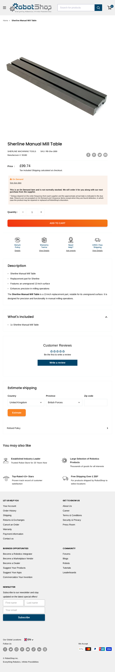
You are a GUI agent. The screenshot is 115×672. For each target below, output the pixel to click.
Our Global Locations (12, 640)
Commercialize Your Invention (17, 577)
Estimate (16, 412)
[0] (109, 7)
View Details (44, 251)
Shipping (7, 515)
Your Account (9, 506)
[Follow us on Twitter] (11, 649)
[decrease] (23, 212)
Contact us (8, 538)
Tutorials (67, 568)
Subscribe (24, 617)
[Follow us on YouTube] (28, 649)
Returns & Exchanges (14, 520)
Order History (9, 510)
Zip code (88, 396)
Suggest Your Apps (12, 572)
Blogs (65, 558)
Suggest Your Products (14, 568)
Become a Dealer (11, 563)
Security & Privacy (72, 520)
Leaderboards (69, 572)
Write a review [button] (57, 362)
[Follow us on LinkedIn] (39, 649)
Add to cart (57, 223)
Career (66, 510)
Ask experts (71, 251)
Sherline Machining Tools (21, 151)
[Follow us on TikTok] (33, 649)
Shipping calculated (41, 170)
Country (12, 396)
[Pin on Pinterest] (94, 155)
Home (5, 20)
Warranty (7, 529)
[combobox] (76, 7)
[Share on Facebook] (88, 155)
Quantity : (12, 212)
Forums (66, 554)
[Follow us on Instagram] (16, 649)
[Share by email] (105, 155)
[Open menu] (4, 7)
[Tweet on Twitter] (100, 155)
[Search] (98, 7)
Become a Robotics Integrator (17, 554)
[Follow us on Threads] (45, 649)
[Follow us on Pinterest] (22, 649)
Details (17, 251)
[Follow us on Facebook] (5, 649)
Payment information (13, 534)
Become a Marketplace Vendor (18, 558)
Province (50, 396)
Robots (66, 563)
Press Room (69, 524)
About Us (67, 506)
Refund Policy (14, 428)
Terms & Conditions (72, 515)
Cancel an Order (11, 524)
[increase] (41, 212)
